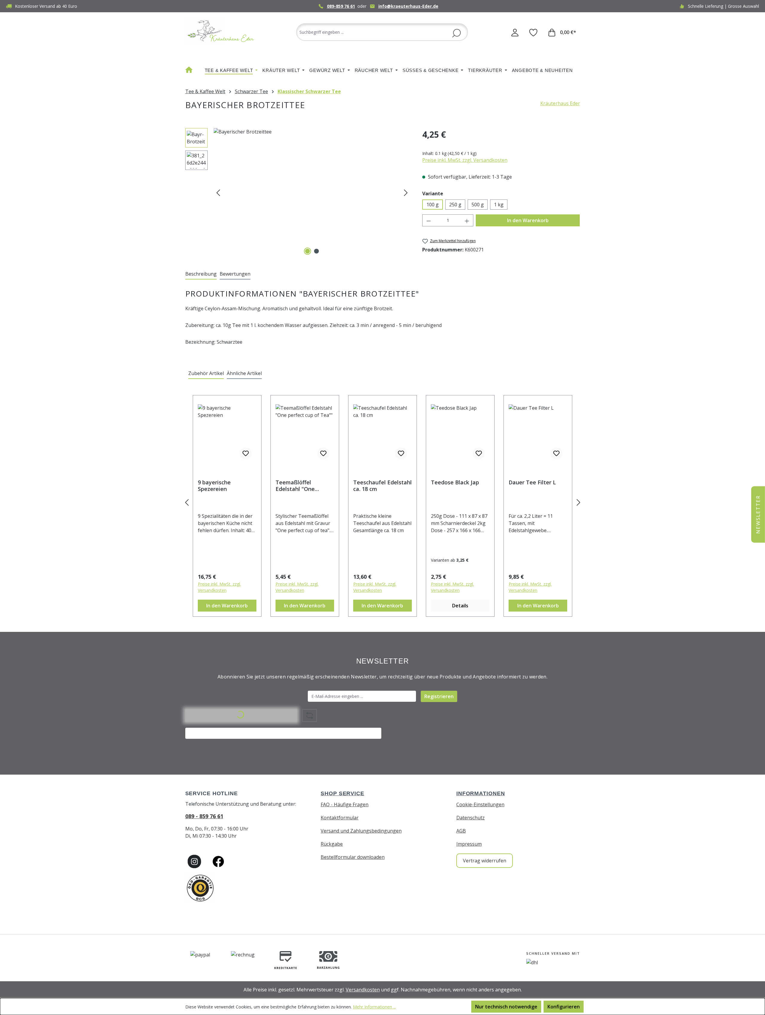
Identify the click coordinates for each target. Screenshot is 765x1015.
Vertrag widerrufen (484, 860)
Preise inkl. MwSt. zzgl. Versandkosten (464, 160)
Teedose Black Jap (455, 482)
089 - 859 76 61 (204, 816)
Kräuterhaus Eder (560, 103)
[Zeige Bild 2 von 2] (316, 251)
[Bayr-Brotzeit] (312, 192)
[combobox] (382, 32)
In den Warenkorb (528, 220)
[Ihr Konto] (514, 32)
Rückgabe (332, 844)
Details (460, 605)
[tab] (201, 274)
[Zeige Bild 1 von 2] (307, 251)
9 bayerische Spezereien (214, 485)
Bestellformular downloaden (353, 857)
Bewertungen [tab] (235, 274)
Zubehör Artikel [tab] (206, 373)
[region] (298, 192)
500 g (478, 204)
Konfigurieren (563, 1006)
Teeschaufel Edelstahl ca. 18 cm (382, 485)
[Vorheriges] (218, 192)
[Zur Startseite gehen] (221, 31)
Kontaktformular (340, 817)
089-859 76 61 (341, 6)
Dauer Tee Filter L (532, 482)
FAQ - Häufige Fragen (344, 804)
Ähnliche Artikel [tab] (244, 373)
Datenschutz (470, 817)
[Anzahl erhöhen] (467, 220)
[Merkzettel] (533, 32)
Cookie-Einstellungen (480, 804)
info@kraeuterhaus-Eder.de (408, 6)
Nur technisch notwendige (506, 1006)
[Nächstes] (405, 192)
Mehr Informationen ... (374, 1007)
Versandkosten (363, 989)
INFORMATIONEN (480, 793)
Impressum (469, 844)
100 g (432, 204)
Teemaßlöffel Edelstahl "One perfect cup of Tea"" (302, 485)
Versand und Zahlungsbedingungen (361, 830)
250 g (455, 204)
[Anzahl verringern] (428, 220)
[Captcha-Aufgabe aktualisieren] (309, 715)
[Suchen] (456, 32)
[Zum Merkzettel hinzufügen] (246, 453)
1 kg (499, 204)
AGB (461, 830)
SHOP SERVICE (342, 793)
